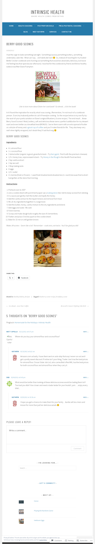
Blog (26, 32)
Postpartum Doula (45, 26)
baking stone (52, 193)
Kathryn (15, 351)
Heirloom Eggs (39, 520)
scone (65, 297)
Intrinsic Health (47, 12)
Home (11, 26)
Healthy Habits (18, 297)
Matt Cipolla (12, 332)
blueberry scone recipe (47, 297)
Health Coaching (25, 26)
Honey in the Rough (51, 157)
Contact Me (66, 32)
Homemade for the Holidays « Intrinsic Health (33, 322)
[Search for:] (47, 468)
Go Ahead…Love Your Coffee (19, 306)
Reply (85, 332)
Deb (7, 377)
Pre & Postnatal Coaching (70, 26)
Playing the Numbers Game (43, 511)
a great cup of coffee (35, 127)
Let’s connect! (47, 483)
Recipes (27, 297)
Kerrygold (55, 154)
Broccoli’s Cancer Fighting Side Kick (73, 306)
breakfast (59, 297)
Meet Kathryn (38, 32)
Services (53, 32)
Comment (77, 448)
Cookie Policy (43, 540)
